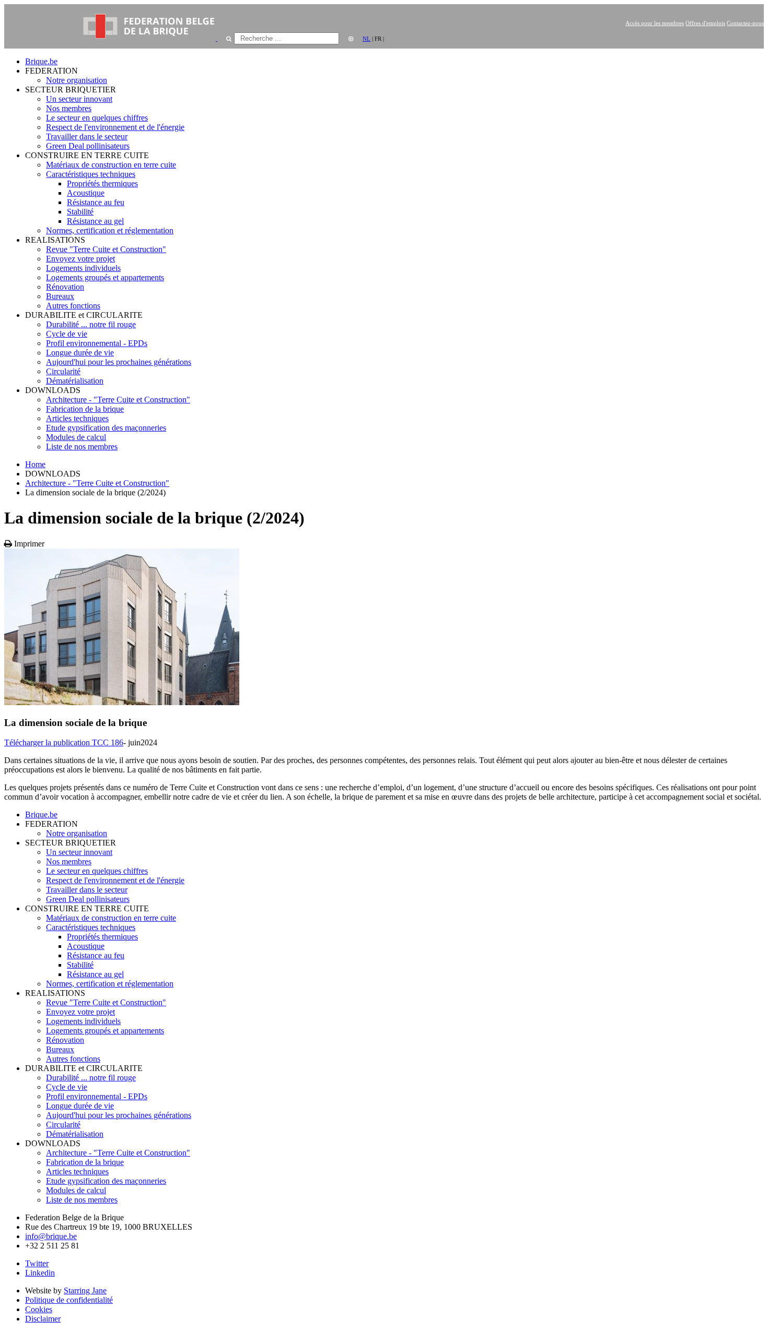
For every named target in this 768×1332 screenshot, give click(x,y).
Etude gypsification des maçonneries (106, 427)
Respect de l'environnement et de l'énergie (115, 127)
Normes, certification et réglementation (109, 230)
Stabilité (80, 211)
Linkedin (40, 1272)
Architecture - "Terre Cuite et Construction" (118, 399)
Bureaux (60, 296)
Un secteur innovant (79, 98)
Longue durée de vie (80, 352)
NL (366, 38)
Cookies (38, 1309)
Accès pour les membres (654, 23)
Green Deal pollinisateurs (88, 145)
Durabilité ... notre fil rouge (91, 324)
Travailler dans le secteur (86, 136)
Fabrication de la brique (85, 409)
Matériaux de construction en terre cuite (111, 164)
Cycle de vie (66, 333)
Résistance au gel (95, 221)
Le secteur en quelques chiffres (97, 117)
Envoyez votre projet (80, 258)
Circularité (63, 371)
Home (35, 464)
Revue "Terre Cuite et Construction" (106, 249)
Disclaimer (43, 1318)
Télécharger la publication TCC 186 (63, 742)
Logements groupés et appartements (105, 277)
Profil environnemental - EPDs (96, 343)
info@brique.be (51, 1236)
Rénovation (65, 286)
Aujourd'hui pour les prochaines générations (118, 362)
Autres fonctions (73, 305)
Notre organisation (76, 80)
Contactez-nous (745, 23)
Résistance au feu (95, 202)
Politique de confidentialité (69, 1299)
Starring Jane (85, 1290)
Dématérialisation (74, 380)
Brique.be (41, 61)
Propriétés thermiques (102, 183)
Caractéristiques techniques (90, 174)
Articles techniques (77, 418)
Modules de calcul (76, 437)
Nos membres (68, 108)
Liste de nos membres (82, 446)
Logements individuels (83, 268)
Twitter (37, 1263)
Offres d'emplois (705, 23)
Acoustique (85, 192)
